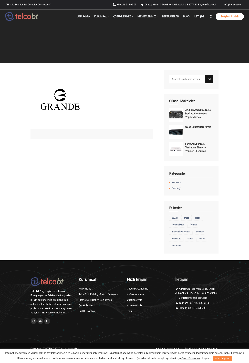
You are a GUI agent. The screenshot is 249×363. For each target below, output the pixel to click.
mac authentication (181, 231)
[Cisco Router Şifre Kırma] (176, 132)
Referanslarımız (135, 294)
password (176, 238)
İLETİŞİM (199, 16)
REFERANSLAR (170, 16)
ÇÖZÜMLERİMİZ (122, 16)
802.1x (175, 218)
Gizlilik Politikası (87, 311)
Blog (129, 311)
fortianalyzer (178, 224)
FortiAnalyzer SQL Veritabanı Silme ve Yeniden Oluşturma (195, 147)
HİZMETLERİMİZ (147, 16)
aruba (186, 218)
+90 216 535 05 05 (126, 4)
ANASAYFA (83, 16)
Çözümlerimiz (134, 300)
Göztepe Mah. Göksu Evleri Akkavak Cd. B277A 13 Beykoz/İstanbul (180, 4)
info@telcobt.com (233, 4)
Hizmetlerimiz (134, 305)
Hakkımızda (85, 288)
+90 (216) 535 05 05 (199, 303)
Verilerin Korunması (208, 348)
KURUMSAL (100, 16)
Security (176, 188)
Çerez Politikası (87, 305)
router (190, 238)
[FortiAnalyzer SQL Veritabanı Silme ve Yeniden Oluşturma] (176, 149)
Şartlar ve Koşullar (165, 348)
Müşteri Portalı (229, 16)
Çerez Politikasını (190, 358)
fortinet (193, 224)
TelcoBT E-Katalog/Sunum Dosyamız (98, 294)
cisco (198, 218)
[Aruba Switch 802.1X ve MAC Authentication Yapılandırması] (176, 115)
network (200, 231)
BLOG (186, 16)
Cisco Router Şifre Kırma (198, 127)
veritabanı (176, 245)
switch (202, 238)
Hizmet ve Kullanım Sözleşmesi (95, 300)
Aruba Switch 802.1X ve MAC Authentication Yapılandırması (198, 113)
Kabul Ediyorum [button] (222, 358)
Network (176, 182)
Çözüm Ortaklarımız (138, 288)
